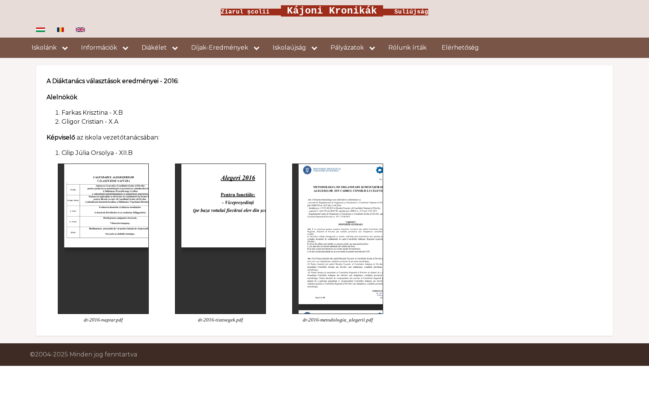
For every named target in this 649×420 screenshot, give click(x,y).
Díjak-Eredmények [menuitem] (219, 47)
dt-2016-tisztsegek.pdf (220, 320)
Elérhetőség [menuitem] (460, 47)
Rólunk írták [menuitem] (407, 47)
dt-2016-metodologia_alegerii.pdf (338, 320)
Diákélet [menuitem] (154, 47)
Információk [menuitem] (99, 47)
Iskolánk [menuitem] (44, 47)
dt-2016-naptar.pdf (103, 320)
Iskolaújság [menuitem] (289, 47)
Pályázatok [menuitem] (347, 47)
